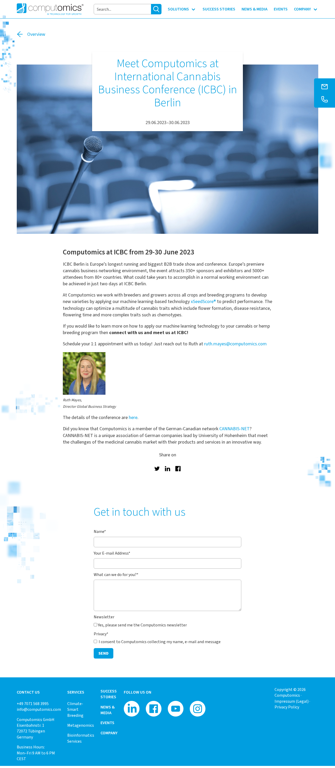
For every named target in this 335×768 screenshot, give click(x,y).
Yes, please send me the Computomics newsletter (142, 625)
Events (107, 722)
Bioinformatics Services (80, 738)
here (133, 417)
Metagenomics (80, 725)
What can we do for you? (116, 574)
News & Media (107, 709)
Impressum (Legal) (292, 701)
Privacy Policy (287, 707)
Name (100, 531)
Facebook (178, 468)
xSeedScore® (203, 301)
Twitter (157, 468)
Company (109, 733)
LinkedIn (167, 468)
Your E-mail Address (112, 553)
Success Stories (108, 694)
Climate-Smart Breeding (75, 709)
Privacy (101, 634)
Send (103, 653)
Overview (36, 34)
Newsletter (104, 617)
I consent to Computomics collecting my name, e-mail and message (159, 641)
